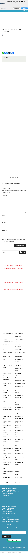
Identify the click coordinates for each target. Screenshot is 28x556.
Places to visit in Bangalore (18, 374)
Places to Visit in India (20, 400)
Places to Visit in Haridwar (19, 391)
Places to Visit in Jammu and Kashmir (7, 408)
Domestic (5, 339)
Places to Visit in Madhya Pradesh (19, 417)
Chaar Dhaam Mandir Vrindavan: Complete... (13, 289)
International (18, 349)
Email (4, 222)
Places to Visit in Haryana (7, 396)
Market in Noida (18, 356)
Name (4, 215)
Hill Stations (6, 344)
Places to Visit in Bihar (20, 377)
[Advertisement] (14, 22)
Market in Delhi (6, 356)
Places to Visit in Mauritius (19, 426)
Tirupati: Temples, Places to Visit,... (13, 265)
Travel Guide (18, 480)
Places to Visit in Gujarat (19, 387)
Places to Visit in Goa (20, 383)
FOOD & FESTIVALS (8, 342)
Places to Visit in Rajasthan (19, 440)
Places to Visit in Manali (19, 422)
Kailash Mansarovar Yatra (7, 353)
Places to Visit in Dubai (7, 384)
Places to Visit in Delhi (20, 380)
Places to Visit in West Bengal (8, 472)
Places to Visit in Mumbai (7, 431)
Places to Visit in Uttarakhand (7, 463)
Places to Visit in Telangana (7, 454)
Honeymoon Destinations (18, 345)
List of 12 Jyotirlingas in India (20, 353)
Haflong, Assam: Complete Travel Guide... (13, 268)
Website (4, 230)
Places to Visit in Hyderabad (7, 400)
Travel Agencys (6, 480)
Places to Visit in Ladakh (7, 417)
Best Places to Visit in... (13, 286)
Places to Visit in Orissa (7, 440)
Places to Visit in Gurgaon (7, 391)
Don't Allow (16, 8)
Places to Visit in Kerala (7, 412)
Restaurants (17, 471)
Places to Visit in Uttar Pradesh (20, 458)
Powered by (2, 8)
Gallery (16, 342)
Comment (5, 195)
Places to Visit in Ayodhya (7, 374)
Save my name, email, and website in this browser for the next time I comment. (13, 240)
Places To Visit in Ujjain (7, 458)
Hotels (4, 349)
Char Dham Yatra (19, 333)
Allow (24, 8)
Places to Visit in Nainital (19, 431)
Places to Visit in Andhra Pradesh (19, 364)
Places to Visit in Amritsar (19, 360)
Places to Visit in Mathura (7, 426)
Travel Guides (6, 482)
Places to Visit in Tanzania (19, 449)
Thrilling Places (6, 477)
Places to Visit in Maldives (7, 422)
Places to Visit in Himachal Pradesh (19, 396)
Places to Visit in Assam (19, 369)
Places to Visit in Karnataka (19, 408)
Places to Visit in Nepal (7, 435)
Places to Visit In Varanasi (19, 463)
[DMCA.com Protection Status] (5, 500)
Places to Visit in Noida (19, 435)
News (4, 359)
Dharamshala (18, 336)
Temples (16, 474)
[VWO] (6, 8)
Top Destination (18, 477)
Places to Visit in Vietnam (7, 467)
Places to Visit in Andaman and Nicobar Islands (8, 365)
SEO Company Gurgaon (18, 548)
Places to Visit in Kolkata (13, 272)
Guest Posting (5, 495)
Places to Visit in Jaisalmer (19, 403)
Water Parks (18, 482)
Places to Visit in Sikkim (19, 444)
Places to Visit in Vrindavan (19, 467)
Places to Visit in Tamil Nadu (8, 449)
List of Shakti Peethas (8, 333)
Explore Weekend (19, 339)
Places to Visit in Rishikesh (7, 444)
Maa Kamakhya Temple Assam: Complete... (13, 282)
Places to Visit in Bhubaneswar (7, 378)
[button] (24, 10)
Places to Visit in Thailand (19, 454)
